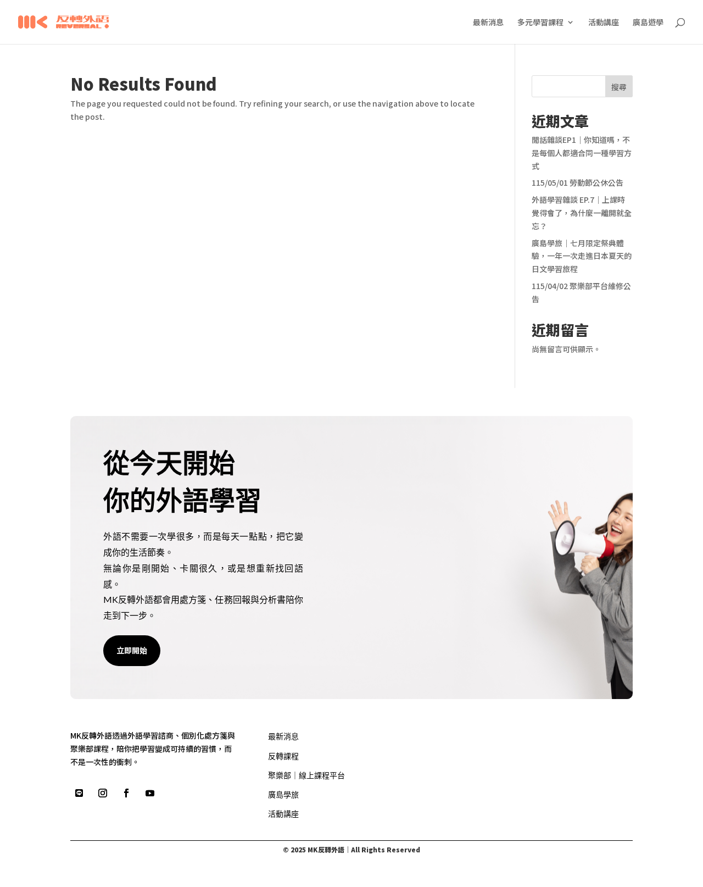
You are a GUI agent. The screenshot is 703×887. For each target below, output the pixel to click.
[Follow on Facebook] (126, 793)
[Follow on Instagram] (102, 793)
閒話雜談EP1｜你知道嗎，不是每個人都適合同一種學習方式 (582, 152)
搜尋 (619, 86)
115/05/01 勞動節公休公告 (577, 182)
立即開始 (131, 650)
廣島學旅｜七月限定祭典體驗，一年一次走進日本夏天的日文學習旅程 (582, 256)
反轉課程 (283, 756)
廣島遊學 (648, 22)
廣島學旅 (283, 794)
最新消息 (488, 22)
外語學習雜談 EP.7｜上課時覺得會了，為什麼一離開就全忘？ (582, 212)
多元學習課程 (540, 22)
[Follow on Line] (79, 793)
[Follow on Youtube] (150, 793)
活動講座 (603, 22)
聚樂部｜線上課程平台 (306, 775)
